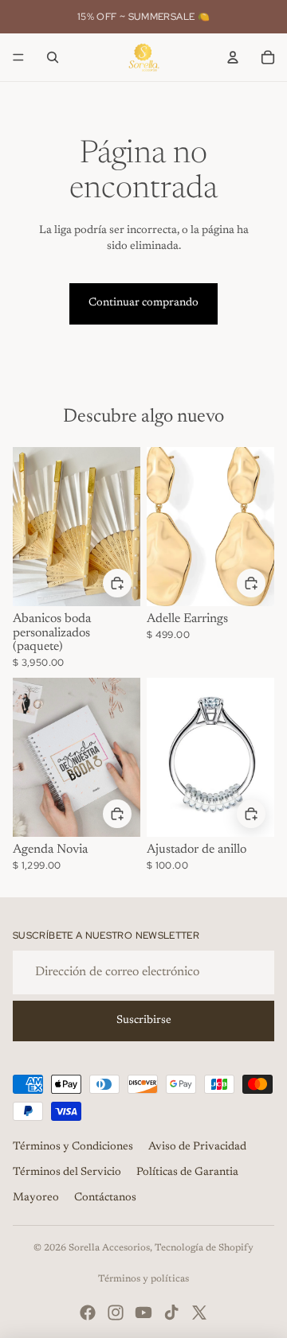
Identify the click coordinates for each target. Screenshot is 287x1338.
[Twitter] (199, 1312)
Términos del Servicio (67, 1172)
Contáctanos (105, 1198)
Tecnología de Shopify (204, 1248)
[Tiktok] (171, 1312)
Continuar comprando (143, 303)
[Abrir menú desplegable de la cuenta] (232, 57)
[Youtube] (143, 1312)
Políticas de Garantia (187, 1172)
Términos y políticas (143, 1279)
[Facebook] (87, 1312)
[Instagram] (115, 1312)
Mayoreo (36, 1198)
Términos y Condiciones (73, 1147)
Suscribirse (143, 1020)
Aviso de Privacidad (197, 1147)
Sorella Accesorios (109, 1248)
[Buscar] (52, 57)
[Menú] (18, 57)
